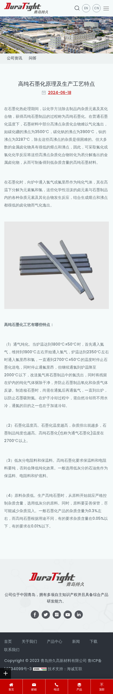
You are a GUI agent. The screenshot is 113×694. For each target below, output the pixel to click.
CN (96, 8)
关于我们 (29, 642)
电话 (56, 689)
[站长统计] (40, 669)
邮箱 (34, 689)
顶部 (101, 689)
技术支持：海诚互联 (65, 669)
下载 (93, 642)
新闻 (76, 642)
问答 (32, 58)
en (86, 8)
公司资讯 (14, 58)
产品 (79, 689)
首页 (11, 689)
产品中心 (54, 642)
